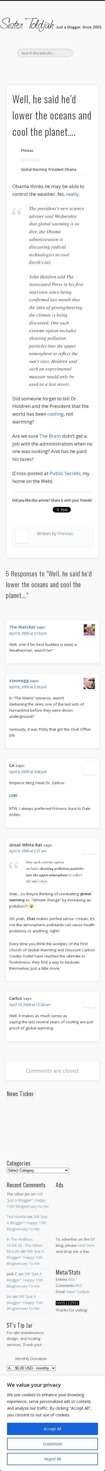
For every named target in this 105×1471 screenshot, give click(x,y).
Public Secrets (65, 473)
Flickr (63, 66)
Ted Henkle (16, 1216)
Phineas (27, 150)
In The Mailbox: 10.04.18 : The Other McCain (25, 1245)
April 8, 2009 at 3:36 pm (28, 687)
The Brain (50, 436)
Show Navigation (84, 49)
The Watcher (22, 627)
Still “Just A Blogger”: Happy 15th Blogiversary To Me (28, 1200)
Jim (9, 1296)
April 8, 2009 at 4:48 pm (28, 771)
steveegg (19, 680)
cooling (55, 414)
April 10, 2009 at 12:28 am (29, 1004)
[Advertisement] (77, 1206)
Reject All (52, 1459)
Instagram (75, 66)
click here (86, 1245)
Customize (52, 1443)
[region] (52, 1423)
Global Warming (34, 169)
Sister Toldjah (77, 1291)
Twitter (40, 66)
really (72, 194)
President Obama (62, 169)
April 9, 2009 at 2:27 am (27, 851)
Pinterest (51, 66)
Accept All (52, 1428)
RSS (71, 1279)
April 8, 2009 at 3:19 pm (28, 633)
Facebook (28, 66)
